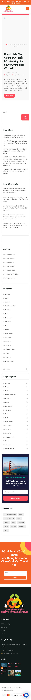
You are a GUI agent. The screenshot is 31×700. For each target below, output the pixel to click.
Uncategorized (9, 361)
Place (13, 522)
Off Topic (8, 322)
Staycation (8, 337)
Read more (9, 95)
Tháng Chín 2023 (10, 262)
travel (6, 530)
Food (6, 298)
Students (7, 341)
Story (6, 526)
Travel (7, 353)
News (7, 314)
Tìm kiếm (4, 112)
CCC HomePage (6, 624)
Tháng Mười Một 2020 (11, 274)
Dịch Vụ (3, 630)
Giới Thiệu (4, 627)
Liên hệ (3, 634)
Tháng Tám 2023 (10, 266)
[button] (27, 8)
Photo (7, 326)
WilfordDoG (8, 206)
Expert (21, 514)
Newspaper (8, 318)
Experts (8, 75)
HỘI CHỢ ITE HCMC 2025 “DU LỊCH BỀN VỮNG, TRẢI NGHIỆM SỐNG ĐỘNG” (15, 171)
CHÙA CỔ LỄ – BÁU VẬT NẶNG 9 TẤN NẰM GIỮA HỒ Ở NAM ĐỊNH (15, 199)
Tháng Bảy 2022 (10, 270)
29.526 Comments (19, 75)
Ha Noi (7, 302)
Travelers (8, 357)
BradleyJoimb (9, 188)
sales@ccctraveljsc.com (10, 653)
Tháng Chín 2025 (10, 254)
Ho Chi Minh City (10, 306)
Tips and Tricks (9, 349)
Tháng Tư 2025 (9, 258)
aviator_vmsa (9, 223)
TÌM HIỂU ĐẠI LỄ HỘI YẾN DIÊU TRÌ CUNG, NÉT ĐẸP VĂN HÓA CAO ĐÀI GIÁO (15, 151)
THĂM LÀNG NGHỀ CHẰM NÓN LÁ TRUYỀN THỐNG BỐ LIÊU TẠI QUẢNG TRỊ (15, 143)
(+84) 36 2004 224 (8, 650)
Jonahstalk (8, 215)
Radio (7, 330)
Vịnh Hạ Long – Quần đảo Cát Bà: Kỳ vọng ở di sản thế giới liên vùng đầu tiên (14, 190)
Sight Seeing (8, 334)
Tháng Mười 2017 (10, 278)
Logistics (7, 310)
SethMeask (8, 197)
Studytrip (8, 345)
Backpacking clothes (10, 514)
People (6, 522)
